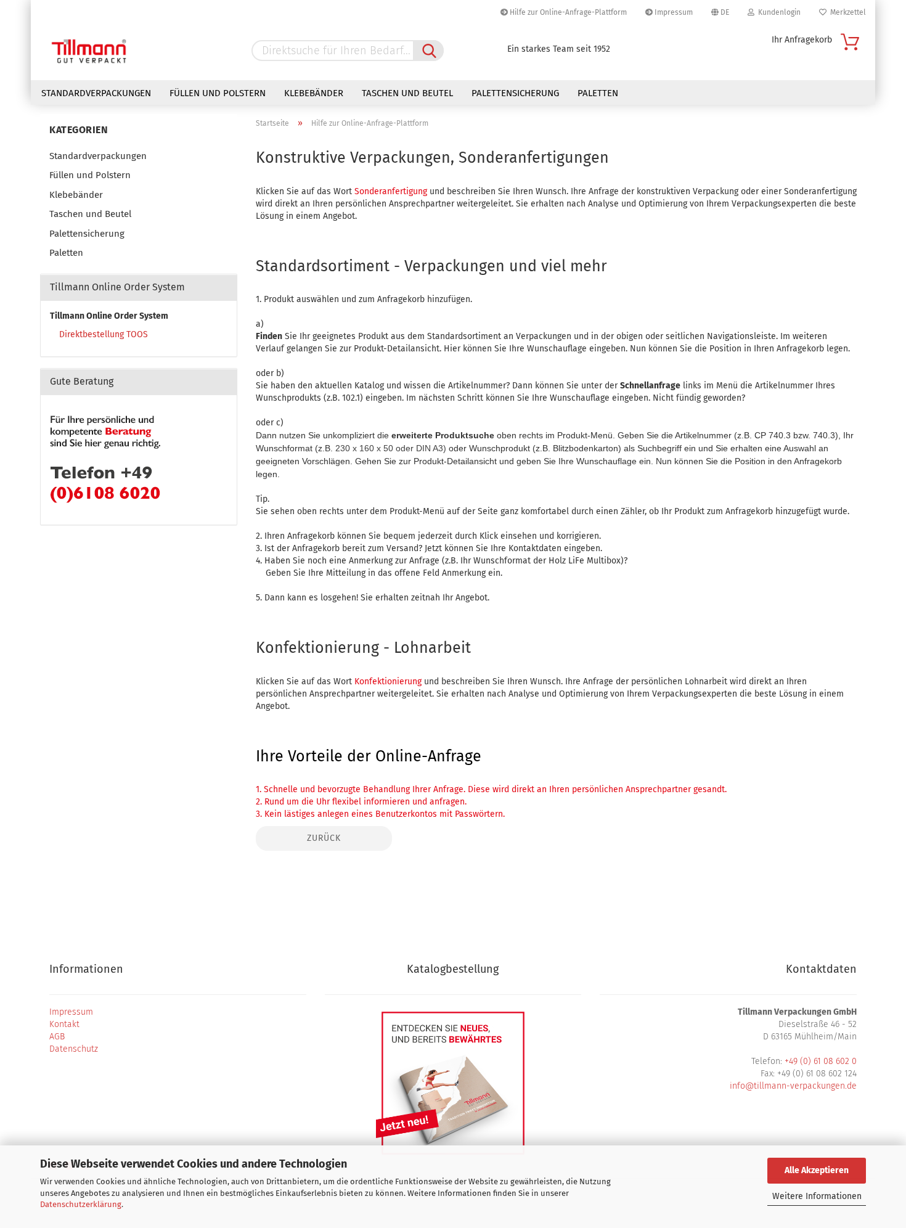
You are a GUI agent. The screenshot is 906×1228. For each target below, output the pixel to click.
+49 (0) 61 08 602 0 (821, 1061)
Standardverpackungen (96, 93)
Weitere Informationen (817, 1196)
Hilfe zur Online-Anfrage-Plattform (567, 12)
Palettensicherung (515, 93)
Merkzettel (846, 12)
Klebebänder (313, 93)
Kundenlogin (777, 12)
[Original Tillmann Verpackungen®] (89, 52)
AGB (57, 1036)
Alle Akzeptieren (817, 1170)
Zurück (324, 838)
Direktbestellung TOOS (103, 334)
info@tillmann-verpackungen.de (793, 1086)
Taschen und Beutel (407, 93)
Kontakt (64, 1024)
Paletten (597, 93)
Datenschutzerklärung (80, 1204)
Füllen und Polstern (217, 93)
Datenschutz (73, 1049)
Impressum (673, 12)
